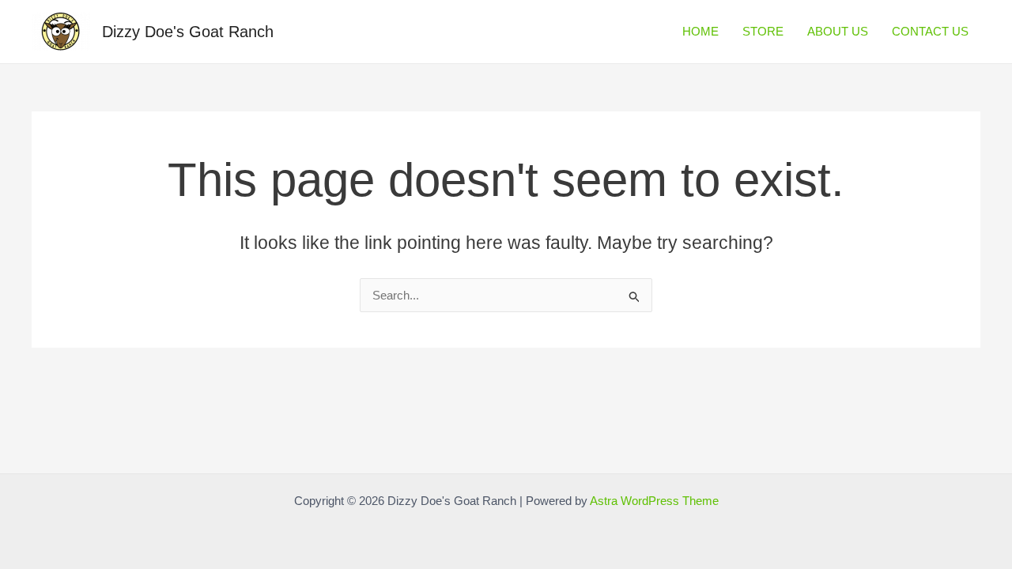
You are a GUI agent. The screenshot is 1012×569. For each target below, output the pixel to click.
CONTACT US (930, 31)
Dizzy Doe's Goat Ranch (188, 31)
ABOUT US (837, 31)
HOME (700, 31)
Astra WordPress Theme (654, 500)
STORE (763, 31)
